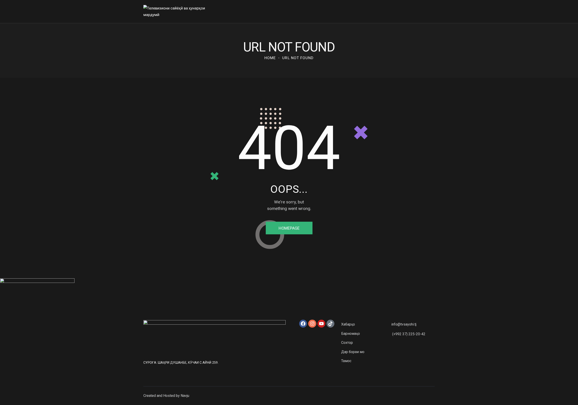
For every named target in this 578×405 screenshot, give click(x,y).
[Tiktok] (330, 324)
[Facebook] (303, 324)
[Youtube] (321, 324)
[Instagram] (312, 324)
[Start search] (431, 12)
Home (270, 58)
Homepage (289, 228)
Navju (185, 395)
